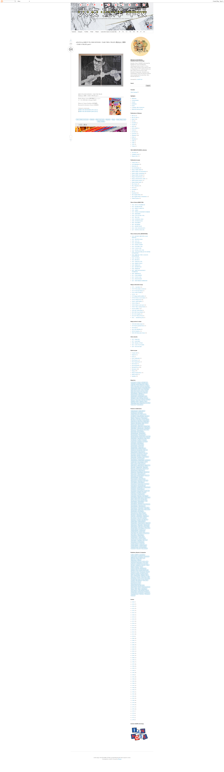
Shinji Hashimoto (134, 507)
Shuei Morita (133, 514)
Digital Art (134, 354)
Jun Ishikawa (140, 441)
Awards (133, 102)
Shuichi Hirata (139, 514)
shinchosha (133, 595)
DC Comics (133, 565)
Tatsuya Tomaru (146, 526)
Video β (133, 146)
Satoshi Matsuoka (147, 504)
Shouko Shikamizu (142, 512)
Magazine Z (141, 392)
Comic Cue (142, 385)
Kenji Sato (138, 455)
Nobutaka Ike (133, 489)
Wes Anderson (139, 533)
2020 (133, 614)
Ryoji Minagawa (134, 500)
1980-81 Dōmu (135, 303)
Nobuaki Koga (133, 487)
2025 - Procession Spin (137, 346)
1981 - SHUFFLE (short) (137, 239)
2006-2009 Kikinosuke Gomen (138, 333)
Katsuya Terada (141, 444)
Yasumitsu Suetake (142, 538)
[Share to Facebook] (84, 125)
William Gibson (146, 533)
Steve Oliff (140, 517)
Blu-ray (133, 115)
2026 (133, 602)
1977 (133, 707)
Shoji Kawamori (134, 511)
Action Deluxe (133, 382)
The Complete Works (136, 194)
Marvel (147, 575)
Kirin (138, 571)
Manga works (135, 156)
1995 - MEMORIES (136, 213)
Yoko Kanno (139, 540)
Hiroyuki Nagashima (134, 436)
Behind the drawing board (137, 109)
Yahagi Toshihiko (101, 121)
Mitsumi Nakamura (140, 475)
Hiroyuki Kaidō (142, 433)
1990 (133, 679)
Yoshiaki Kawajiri (141, 541)
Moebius (140, 477)
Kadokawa (133, 570)
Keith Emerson (133, 453)
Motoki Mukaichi (142, 478)
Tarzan (137, 401)
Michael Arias (133, 472)
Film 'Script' (134, 363)
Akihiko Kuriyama (134, 411)
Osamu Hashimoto (141, 494)
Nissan (139, 578)
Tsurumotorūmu (134, 592)
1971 (133, 717)
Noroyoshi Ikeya (140, 490)
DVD (133, 126)
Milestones (134, 98)
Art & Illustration (135, 164)
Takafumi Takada (134, 521)
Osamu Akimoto (134, 494)
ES (144, 31)
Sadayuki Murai (140, 502)
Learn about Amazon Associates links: (109, 31)
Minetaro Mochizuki (141, 473)
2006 (133, 644)
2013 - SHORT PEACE (137, 226)
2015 (133, 625)
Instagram (80, 31)
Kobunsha (133, 573)
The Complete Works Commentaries (139, 196)
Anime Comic (135, 162)
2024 (133, 606)
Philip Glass (139, 495)
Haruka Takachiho (145, 422)
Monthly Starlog (134, 396)
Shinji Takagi (146, 507)
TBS (136, 588)
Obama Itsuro (133, 492)
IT (140, 31)
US (123, 31)
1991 (133, 676)
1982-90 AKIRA (135, 308)
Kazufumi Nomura (134, 448)
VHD (133, 142)
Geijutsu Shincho (134, 389)
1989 (133, 681)
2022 (133, 610)
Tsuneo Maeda (133, 533)
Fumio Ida (133, 422)
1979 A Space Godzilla (136, 292)
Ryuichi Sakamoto (141, 500)
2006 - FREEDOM (136, 268)
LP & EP (134, 131)
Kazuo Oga (145, 449)
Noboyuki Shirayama (141, 485)
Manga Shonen (141, 394)
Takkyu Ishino (140, 524)
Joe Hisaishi (144, 439)
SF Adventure (138, 399)
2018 (133, 619)
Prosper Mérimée (134, 497)
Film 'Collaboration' (136, 358)
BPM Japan (133, 558)
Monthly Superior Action (142, 396)
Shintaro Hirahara (134, 509)
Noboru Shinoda (134, 485)
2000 (133, 657)
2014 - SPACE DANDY (137, 278)
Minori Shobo (144, 576)
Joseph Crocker (133, 441)
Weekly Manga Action (121, 119)
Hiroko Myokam (140, 429)
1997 (133, 664)
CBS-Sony (139, 559)
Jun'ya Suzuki (133, 443)
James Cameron (147, 438)
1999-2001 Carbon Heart (137, 310)
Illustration (134, 369)
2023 (133, 608)
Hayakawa (137, 566)
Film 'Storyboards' (135, 365)
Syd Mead (144, 517)
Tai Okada (139, 519)
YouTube (86, 31)
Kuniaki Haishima (134, 460)
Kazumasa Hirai (139, 449)
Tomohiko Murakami (134, 529)
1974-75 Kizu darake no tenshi (138, 288)
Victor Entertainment (134, 593)
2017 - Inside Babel (136, 341)
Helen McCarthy (134, 426)
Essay (133, 356)
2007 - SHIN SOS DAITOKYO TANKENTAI (138, 271)
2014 (133, 627)
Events (133, 105)
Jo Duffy (139, 439)
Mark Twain (133, 468)
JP (119, 31)
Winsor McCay (133, 534)
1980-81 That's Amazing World (138, 306)
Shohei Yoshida (147, 509)
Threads (97, 31)
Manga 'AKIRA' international (138, 173)
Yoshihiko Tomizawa (134, 543)
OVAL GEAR (147, 578)
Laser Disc (134, 133)
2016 (133, 623)
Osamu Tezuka (133, 495)
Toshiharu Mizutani (134, 531)
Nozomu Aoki (146, 490)
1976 (133, 709)
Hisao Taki (148, 436)
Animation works (135, 154)
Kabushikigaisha (143, 568)
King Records (133, 571)
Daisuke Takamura (145, 419)
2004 (133, 649)
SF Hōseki (143, 399)
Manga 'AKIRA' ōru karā (137, 175)
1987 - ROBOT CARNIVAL (138, 208)
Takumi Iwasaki (146, 524)
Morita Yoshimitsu (134, 478)
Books (133, 119)
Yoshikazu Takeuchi (134, 546)
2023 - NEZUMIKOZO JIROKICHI (139, 280)
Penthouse (141, 397)
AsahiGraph (133, 384)
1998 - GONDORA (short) (137, 219)
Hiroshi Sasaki (133, 431)
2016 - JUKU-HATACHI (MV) (138, 228)
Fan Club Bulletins (136, 168)
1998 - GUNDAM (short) (137, 220)
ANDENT (136, 554)
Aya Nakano (147, 416)
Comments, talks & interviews (138, 107)
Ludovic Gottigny (140, 461)
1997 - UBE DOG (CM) (137, 261)
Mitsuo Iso (147, 475)
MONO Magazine (134, 392)
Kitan (147, 391)
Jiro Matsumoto (134, 439)
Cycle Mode (147, 385)
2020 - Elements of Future (137, 343)
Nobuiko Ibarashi (147, 487)
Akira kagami (140, 412)
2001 (133, 655)
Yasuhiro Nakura (141, 536)
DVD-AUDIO (135, 128)
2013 (133, 629)
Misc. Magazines (135, 185)
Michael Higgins (140, 472)
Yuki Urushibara (144, 548)
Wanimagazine (147, 593)
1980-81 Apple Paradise (137, 301)
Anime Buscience (145, 382)
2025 (133, 604)
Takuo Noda (140, 526)
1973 (133, 715)
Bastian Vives (138, 417)
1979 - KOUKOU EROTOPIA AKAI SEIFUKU (140, 236)
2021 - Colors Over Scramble (138, 344)
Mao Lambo (133, 467)
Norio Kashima (133, 490)
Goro (142, 389)
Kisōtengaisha (142, 571)
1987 (133, 685)
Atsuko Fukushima (140, 416)
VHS (133, 144)
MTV (132, 575)
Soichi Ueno (133, 516)
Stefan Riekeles (145, 516)
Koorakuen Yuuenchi (144, 573)
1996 (133, 666)
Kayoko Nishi (141, 446)
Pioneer (139, 581)
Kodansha (137, 573)
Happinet (132, 566)
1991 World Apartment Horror (138, 325)
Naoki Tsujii (146, 480)
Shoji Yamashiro (141, 511)
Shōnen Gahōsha (134, 587)
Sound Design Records (146, 587)
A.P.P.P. (132, 554)
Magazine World (137, 575)
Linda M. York (133, 461)
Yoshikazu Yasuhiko (142, 546)
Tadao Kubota (133, 519)
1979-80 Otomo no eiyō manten (138, 297)
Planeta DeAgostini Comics (136, 583)
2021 (133, 612)
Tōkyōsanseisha (140, 592)
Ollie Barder (139, 492)
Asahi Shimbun (142, 554)
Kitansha (147, 571)
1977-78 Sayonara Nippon (137, 290)
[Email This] (79, 125)
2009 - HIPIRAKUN (136, 273)
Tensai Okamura (141, 528)
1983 (133, 694)
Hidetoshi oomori (141, 427)
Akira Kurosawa (134, 412)
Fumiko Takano (146, 421)
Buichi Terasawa (144, 417)
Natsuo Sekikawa (141, 482)
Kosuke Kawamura (141, 458)
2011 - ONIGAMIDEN (137, 275)
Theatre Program (135, 198)
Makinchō (145, 392)
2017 (133, 621)
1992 (133, 674)
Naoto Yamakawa (134, 482)
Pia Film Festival (134, 581)
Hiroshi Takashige (140, 431)
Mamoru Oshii (147, 465)
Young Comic (133, 404)
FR (137, 31)
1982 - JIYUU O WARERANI (138, 204)
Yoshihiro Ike (142, 543)
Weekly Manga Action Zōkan (145, 402)
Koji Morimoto (133, 458)
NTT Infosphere (134, 578)
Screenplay (134, 189)
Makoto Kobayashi (141, 463)
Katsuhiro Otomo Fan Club (143, 570)
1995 (133, 668)
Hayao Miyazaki (141, 424)
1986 (133, 687)
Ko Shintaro (139, 456)
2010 (133, 636)
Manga (113, 119)
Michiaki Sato (146, 472)
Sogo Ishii (144, 514)
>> (139, 76)
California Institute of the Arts (136, 561)
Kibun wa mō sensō (100, 119)
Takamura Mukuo (134, 522)
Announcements (135, 100)
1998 (133, 661)
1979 (133, 702)
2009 (133, 638)
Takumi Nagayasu (134, 526)
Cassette (133, 124)
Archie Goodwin (143, 414)
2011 (133, 634)
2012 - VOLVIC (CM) (136, 277)
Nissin (142, 578)
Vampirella (141, 401)
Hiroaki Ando (133, 429)
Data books (134, 166)
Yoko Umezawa (133, 541)
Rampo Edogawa (141, 497)
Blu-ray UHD (135, 117)
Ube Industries (147, 592)
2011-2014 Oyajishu (136, 314)
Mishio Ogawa (133, 475)
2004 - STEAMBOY (136, 222)
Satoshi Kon (140, 504)
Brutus (147, 384)
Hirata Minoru (147, 427)
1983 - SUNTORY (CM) (137, 246)
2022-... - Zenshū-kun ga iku (138, 317)
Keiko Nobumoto (142, 451)
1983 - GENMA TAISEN (137, 244)
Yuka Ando (138, 548)
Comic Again (136, 385)
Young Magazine (140, 404)
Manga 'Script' (135, 374)
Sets (133, 191)
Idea (135, 391)
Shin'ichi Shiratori (142, 506)
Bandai (137, 558)
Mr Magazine (133, 397)
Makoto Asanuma (134, 463)
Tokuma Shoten (144, 588)
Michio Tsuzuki (134, 473)
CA (126, 31)
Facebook (74, 31)
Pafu (137, 397)
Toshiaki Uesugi (142, 529)
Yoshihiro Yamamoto (134, 545)
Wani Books (142, 593)
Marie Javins (145, 467)
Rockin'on (133, 399)
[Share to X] (83, 125)
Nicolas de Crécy (140, 483)
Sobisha (139, 587)
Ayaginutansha (146, 556)
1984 (133, 692)
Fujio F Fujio (140, 421)
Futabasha (92, 119)
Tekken (139, 588)
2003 (133, 651)
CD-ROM (134, 122)
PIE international (139, 580)
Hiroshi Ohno (146, 429)
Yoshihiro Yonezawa (143, 545)
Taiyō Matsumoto (145, 519)
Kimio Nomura (133, 456)
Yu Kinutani (133, 548)
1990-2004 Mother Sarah (137, 324)
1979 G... (134, 294)
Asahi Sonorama (134, 556)
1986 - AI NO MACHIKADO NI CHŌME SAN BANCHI (141, 252)
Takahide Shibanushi (141, 521)
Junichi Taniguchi (140, 443)
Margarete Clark (139, 467)
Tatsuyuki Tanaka (134, 528)
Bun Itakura (133, 419)
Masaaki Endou (139, 468)
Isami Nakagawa (140, 438)
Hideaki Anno (140, 426)
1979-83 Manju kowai (136, 299)
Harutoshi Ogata (134, 424)
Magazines (108, 119)
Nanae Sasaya (140, 480)
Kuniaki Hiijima (141, 460)
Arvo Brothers (133, 416)
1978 (133, 704)
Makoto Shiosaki (141, 465)
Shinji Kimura (140, 507)
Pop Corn (146, 397)
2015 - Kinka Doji (135, 339)
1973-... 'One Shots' (136, 287)
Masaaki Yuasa (145, 468)
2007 (133, 642)
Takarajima (133, 401)
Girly (139, 389)
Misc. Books (134, 184)
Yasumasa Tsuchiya (134, 538)
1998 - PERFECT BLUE (137, 263)
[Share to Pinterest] (86, 125)
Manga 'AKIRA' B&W (136, 169)
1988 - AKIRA (135, 210)
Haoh (132, 391)
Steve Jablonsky (134, 517)
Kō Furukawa (147, 460)
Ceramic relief (135, 353)
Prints (133, 137)
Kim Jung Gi (144, 455)
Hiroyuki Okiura (142, 436)
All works (134, 152)
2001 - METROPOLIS (136, 266)
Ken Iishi (145, 453)
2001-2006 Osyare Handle (137, 312)
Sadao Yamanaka (134, 502)
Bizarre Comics (133, 559)
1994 (133, 670)
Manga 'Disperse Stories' (137, 180)
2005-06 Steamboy (136, 331)
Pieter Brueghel (145, 495)
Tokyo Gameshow (134, 590)
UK (130, 31)
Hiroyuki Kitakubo (134, 434)
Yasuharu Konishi (134, 536)
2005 (133, 647)
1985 (133, 689)
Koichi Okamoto (145, 456)
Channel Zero (133, 563)
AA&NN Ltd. (139, 79)
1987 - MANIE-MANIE (137, 206)
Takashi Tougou (134, 524)
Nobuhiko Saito (140, 487)
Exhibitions (134, 104)
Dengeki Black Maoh (146, 387)
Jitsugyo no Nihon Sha (135, 568)
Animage (138, 382)
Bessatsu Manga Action (140, 384)
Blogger (119, 759)
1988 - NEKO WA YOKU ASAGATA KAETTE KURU (140, 255)
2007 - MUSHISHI (136, 224)
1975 (133, 711)
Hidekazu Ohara (146, 426)
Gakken (147, 565)
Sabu (146, 500)
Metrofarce (138, 576)
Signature (134, 376)
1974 (133, 713)
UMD (133, 140)
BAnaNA (132, 417)
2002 (133, 653)
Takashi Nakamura (141, 522)
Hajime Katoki (138, 422)
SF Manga (148, 399)
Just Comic (142, 391)
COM (132, 385)
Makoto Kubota (134, 465)
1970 (133, 719)
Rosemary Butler (144, 499)
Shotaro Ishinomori (134, 512)
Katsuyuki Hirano (134, 446)
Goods (133, 130)
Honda (141, 566)
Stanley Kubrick (139, 516)
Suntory (132, 588)
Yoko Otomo (145, 540)
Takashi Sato (148, 522)
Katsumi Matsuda (134, 444)
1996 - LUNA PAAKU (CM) (138, 215)
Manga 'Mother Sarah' (136, 182)
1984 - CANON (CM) (136, 248)
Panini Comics (145, 580)
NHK (148, 576)
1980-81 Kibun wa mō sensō (82, 119)
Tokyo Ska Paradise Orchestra (143, 590)
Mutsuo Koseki (133, 480)
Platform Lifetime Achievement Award (137, 585)
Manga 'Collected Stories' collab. (138, 178)
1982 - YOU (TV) (135, 241)
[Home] (70, 136)
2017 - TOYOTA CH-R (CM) (138, 229)
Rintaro (132, 499)
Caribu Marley (138, 419)
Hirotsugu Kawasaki (134, 433)
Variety (145, 401)
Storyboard (134, 193)
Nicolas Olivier (133, 483)
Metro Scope (133, 576)
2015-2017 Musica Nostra (137, 315)
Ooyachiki (144, 492)
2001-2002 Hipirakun (136, 329)
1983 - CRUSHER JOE (137, 242)
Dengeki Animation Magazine (136, 387)
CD (132, 121)
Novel (133, 187)
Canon (144, 561)
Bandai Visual (142, 558)
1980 (133, 700)
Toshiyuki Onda (142, 531)
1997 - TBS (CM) (135, 217)
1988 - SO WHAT (136, 258)
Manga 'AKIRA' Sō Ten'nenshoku (139, 171)
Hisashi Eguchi (133, 438)
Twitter (91, 31)
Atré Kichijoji (140, 556)
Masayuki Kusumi (134, 470)
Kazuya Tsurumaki (134, 451)
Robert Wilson (137, 499)
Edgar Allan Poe (134, 421)
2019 (133, 617)
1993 (133, 672)
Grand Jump (146, 389)
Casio (147, 561)
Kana (137, 570)
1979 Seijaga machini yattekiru (138, 296)
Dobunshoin (138, 565)
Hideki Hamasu (133, 427)
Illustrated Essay (135, 367)
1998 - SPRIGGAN (136, 265)
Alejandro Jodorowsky (135, 414)
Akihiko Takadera (142, 411)
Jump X (138, 391)
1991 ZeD (134, 327)
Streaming (134, 139)
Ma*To (146, 461)
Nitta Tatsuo (147, 483)
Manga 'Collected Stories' (137, 176)
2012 (133, 632)
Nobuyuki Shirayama (140, 489)
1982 (133, 696)
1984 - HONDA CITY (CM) (138, 250)
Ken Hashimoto (140, 453)
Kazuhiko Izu (133, 449)
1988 (133, 683)
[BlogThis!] (81, 125)
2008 (133, 640)
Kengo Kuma (133, 455)
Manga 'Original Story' (136, 372)
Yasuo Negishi (133, 540)
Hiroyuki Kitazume (142, 434)
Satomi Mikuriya (134, 504)
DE (134, 31)
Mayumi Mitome (141, 470)
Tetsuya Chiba (147, 528)
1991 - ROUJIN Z (135, 259)
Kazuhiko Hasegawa (142, 448)
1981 (133, 698)
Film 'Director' (135, 360)
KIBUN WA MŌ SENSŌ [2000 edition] (88, 111)
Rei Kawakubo (147, 497)
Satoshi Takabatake (134, 506)
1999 (133, 659)
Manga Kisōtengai (134, 394)
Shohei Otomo (140, 509)
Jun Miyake (145, 441)
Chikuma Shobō (139, 563)
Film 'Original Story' (136, 361)
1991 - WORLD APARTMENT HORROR (141, 212)
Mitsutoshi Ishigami (134, 477)
